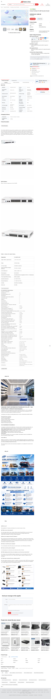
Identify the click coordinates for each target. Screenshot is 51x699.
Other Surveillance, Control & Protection (16, 672)
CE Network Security (13, 682)
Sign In (31, 75)
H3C (1, 660)
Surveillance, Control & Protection (14, 7)
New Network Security (42, 679)
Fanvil (39, 660)
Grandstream (15, 660)
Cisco (2, 658)
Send (9, 612)
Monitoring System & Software (24, 7)
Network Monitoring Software (38, 672)
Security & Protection (6, 7)
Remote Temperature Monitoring (7, 675)
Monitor (6, 672)
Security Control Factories (23, 679)
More (2, 686)
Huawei (14, 658)
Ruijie (38, 662)
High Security (15, 679)
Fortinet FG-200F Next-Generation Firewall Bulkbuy (9, 684)
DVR (2, 672)
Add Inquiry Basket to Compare (14, 32)
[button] (31, 82)
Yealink (27, 660)
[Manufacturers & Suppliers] (26, 2)
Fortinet (39, 658)
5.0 (39, 82)
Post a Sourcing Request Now (13, 614)
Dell (26, 658)
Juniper (27, 662)
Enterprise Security (5, 682)
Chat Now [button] (40, 18)
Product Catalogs (15, 656)
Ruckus (2, 662)
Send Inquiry (32, 18)
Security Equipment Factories (6, 679)
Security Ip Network (21, 682)
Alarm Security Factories (33, 679)
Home (2, 7)
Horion (14, 662)
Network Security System (30, 682)
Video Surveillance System (28, 672)
